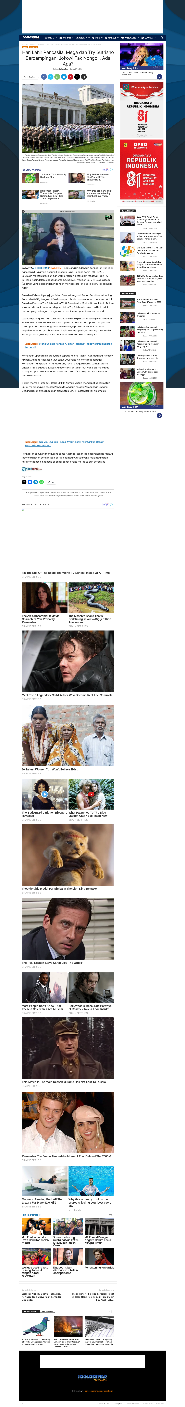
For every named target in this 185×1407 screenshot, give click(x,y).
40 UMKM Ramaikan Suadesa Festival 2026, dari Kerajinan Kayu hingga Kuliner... (150, 278)
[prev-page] (109, 1311)
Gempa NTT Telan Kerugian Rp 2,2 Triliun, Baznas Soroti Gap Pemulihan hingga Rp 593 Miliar (99, 1343)
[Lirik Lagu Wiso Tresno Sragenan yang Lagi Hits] (127, 359)
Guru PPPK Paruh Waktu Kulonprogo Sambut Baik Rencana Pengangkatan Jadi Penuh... (149, 221)
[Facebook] (44, 77)
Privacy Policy (147, 1404)
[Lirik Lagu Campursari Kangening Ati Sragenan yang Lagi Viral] (127, 331)
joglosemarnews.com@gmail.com (99, 1391)
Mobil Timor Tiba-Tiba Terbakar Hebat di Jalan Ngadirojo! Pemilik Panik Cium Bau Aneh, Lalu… (93, 1296)
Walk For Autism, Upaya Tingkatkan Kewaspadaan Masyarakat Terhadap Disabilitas (42, 1296)
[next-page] (112, 1311)
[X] (50, 77)
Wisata (83, 37)
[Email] (77, 77)
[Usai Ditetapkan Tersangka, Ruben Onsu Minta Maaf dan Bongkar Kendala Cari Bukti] (127, 237)
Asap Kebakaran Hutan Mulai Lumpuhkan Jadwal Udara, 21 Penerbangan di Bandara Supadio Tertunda (67, 1343)
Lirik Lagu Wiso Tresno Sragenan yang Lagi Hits (147, 356)
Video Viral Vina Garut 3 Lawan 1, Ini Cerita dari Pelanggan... (147, 372)
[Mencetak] (84, 77)
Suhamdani (63, 69)
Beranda (25, 44)
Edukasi (148, 37)
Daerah (66, 37)
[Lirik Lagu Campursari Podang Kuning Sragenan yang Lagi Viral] (127, 345)
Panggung (130, 37)
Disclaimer (160, 1404)
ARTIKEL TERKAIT (30, 1311)
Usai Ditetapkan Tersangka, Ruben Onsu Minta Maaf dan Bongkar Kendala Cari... (149, 236)
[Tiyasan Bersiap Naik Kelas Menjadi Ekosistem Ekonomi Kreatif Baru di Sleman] (127, 266)
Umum (50, 37)
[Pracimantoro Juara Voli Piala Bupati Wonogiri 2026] (127, 303)
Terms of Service (132, 1404)
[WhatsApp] (57, 77)
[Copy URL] (90, 77)
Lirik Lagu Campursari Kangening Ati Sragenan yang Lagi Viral (150, 330)
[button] (162, 38)
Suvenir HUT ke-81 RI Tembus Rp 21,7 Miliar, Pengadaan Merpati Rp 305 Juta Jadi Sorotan (36, 1342)
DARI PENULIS (47, 1311)
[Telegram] (64, 77)
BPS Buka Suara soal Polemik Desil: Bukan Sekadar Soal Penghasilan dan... (150, 250)
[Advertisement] (68, 416)
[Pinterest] (70, 77)
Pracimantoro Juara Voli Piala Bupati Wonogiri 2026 (149, 300)
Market (111, 37)
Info (97, 37)
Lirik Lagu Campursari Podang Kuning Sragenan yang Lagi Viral (148, 344)
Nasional (41, 44)
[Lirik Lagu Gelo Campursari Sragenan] (127, 317)
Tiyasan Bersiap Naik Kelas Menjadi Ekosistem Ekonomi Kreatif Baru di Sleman (149, 264)
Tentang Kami (118, 1404)
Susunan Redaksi (103, 1404)
